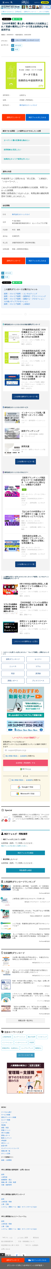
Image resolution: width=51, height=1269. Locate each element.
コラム (38, 666)
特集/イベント (6, 1130)
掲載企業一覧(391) (25, 1020)
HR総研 (3, 1140)
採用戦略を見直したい (12, 150)
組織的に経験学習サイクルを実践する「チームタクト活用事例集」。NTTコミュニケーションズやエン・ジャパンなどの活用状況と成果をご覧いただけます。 (30, 818)
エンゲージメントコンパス (10, 1148)
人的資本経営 (6, 1037)
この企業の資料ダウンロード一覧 (25, 396)
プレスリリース (38, 681)
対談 (13, 673)
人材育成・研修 (6, 1202)
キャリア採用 (15, 294)
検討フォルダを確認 (25, 853)
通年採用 (18, 45)
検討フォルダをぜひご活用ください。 (15, 846)
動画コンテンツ (6, 1138)
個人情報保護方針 (7, 1241)
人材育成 (4, 1177)
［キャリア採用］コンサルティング (27, 40)
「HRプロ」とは (6, 1237)
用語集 (3, 1125)
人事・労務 (5, 1204)
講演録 (38, 673)
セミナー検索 (5, 1120)
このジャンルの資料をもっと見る (25, 641)
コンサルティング (30, 294)
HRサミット (5, 1143)
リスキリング (42, 1037)
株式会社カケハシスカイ (28, 105)
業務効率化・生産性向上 (10, 1048)
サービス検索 (5, 1115)
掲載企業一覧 (5, 1151)
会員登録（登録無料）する (25, 763)
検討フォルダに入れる (37, 117)
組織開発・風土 (6, 1180)
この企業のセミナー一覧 (25, 564)
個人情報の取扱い (12, 756)
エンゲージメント (20, 1037)
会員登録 (45, 2)
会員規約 (23, 756)
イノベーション (7, 1042)
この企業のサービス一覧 (25, 461)
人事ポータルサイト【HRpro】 (11, 12)
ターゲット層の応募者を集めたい (17, 140)
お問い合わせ (5, 1249)
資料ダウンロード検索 (8, 1117)
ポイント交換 (5, 1153)
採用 (5, 294)
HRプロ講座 (5, 1133)
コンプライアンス (27, 1048)
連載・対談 (5, 1128)
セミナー (38, 659)
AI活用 (31, 1042)
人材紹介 (26, 304)
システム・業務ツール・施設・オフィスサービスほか (19, 1207)
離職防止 (38, 1048)
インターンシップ (21, 1042)
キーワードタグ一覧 (25, 1055)
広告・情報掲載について (26, 1241)
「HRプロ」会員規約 (31, 1245)
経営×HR (4, 1146)
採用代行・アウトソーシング (34, 296)
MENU (7, 2)
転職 (16, 49)
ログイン (37, 2)
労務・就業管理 (6, 1185)
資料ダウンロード (30, 12)
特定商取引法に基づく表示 (10, 1245)
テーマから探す (6, 1112)
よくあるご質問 (22, 1237)
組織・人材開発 (6, 1160)
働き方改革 (31, 1037)
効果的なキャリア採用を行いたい (17, 159)
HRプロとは (26, 769)
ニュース (12, 666)
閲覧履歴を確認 (25, 870)
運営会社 (36, 1237)
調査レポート (13, 681)
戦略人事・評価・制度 (8, 1182)
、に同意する (20, 756)
